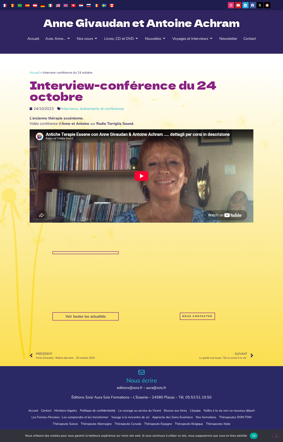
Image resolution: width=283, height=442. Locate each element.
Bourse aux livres (175, 410)
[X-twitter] (260, 5)
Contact (46, 410)
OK (254, 435)
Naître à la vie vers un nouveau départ (229, 410)
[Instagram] (231, 5)
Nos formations (206, 417)
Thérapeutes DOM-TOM (235, 417)
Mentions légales (65, 410)
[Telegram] (245, 5)
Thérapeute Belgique (189, 424)
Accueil (35, 72)
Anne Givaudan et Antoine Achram (141, 22)
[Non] (276, 436)
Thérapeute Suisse (65, 424)
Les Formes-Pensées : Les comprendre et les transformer (69, 417)
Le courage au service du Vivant (139, 410)
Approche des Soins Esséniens (172, 417)
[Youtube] (238, 5)
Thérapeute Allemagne (96, 424)
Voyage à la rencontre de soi (130, 417)
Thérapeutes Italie (218, 424)
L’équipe (195, 410)
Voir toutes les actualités (85, 316)
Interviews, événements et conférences (92, 108)
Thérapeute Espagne (158, 424)
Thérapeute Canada (128, 424)
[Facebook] (253, 5)
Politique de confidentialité (97, 410)
